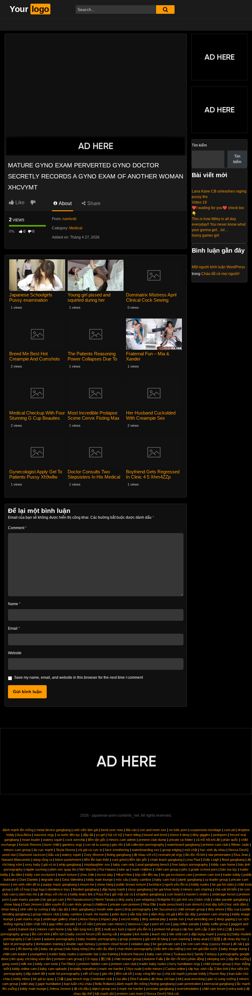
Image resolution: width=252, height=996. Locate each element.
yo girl (100, 835)
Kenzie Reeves (30, 844)
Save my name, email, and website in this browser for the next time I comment (78, 677)
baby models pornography (97, 939)
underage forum (224, 894)
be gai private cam (166, 944)
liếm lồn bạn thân (96, 859)
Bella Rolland (104, 984)
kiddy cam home (223, 864)
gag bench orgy (78, 979)
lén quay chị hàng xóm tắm (31, 959)
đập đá (88, 835)
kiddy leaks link (81, 894)
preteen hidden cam (93, 964)
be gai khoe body (167, 889)
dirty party (125, 899)
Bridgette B (165, 899)
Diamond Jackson (31, 855)
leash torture (67, 874)
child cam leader (15, 954)
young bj (223, 934)
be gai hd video (223, 884)
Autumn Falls (153, 959)
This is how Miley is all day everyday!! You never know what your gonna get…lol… (219, 224)
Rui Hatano (107, 869)
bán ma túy (228, 869)
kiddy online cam (24, 969)
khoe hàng (9, 909)
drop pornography (137, 909)
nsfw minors (153, 969)
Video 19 (199, 202)
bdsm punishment (68, 859)
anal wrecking (194, 979)
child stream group (191, 909)
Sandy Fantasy (205, 954)
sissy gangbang (140, 889)
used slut (9, 855)
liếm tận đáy (187, 914)
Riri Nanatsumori (79, 899)
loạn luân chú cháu (78, 984)
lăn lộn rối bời (195, 855)
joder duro (119, 914)
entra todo (235, 988)
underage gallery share (60, 919)
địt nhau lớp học (235, 939)
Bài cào (131, 830)
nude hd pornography (64, 973)
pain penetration (189, 984)
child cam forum (214, 988)
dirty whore (216, 909)
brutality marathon (83, 969)
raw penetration (219, 855)
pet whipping (145, 899)
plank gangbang (190, 879)
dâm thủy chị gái (163, 914)
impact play (109, 919)
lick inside (142, 934)
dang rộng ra (42, 859)
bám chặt (203, 899)
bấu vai (53, 855)
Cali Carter (33, 939)
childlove (100, 904)
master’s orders (197, 894)
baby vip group (52, 949)
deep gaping (226, 919)
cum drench (194, 904)
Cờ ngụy (91, 959)
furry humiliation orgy (184, 964)
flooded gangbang (86, 889)
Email (14, 628)
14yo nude (134, 969)
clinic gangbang (82, 909)
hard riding (133, 835)
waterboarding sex (145, 850)
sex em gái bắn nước (202, 949)
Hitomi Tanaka (105, 899)
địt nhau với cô (145, 855)
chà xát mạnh (174, 973)
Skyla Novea (65, 850)
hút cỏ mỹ (115, 835)
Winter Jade (240, 844)
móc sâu (122, 879)
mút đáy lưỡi (214, 904)
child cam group (167, 869)
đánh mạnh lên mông (17, 830)
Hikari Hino (124, 874)
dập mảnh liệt (35, 973)
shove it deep (180, 835)
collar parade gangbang (230, 899)
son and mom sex (153, 830)
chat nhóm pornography (135, 949)
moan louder (31, 839)
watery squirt (52, 839)
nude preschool (170, 904)
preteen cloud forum (113, 944)
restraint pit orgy (170, 855)
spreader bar (89, 954)
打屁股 (215, 939)
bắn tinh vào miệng (169, 949)
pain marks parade (26, 899)
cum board (175, 894)
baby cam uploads (53, 969)
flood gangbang (233, 859)
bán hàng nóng (76, 949)
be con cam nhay (196, 944)
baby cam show (159, 954)
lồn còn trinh (41, 934)
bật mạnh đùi (104, 993)
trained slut (26, 929)
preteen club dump (152, 839)
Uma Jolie (87, 874)
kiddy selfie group (215, 924)
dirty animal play (154, 919)
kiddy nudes (200, 884)
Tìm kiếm (199, 145)
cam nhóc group (79, 904)
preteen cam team (130, 993)
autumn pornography (59, 939)
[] (165, 9)
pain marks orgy (28, 919)
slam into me (27, 894)
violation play (140, 944)
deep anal (200, 939)
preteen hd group (166, 929)
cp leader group (216, 879)
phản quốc (230, 839)
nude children (142, 869)
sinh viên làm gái (85, 830)
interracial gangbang (219, 984)
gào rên (117, 844)
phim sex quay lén (63, 869)
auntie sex (176, 919)
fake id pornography (18, 944)
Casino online (175, 969)
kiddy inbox (21, 979)
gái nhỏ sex (185, 899)
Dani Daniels (28, 879)
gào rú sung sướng (221, 979)
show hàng (105, 884)
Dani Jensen (32, 904)
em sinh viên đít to (26, 884)
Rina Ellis (149, 904)
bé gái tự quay (43, 979)
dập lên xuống (238, 959)
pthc (184, 869)
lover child (51, 844)
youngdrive (38, 954)
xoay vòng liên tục (148, 973)
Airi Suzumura (164, 909)
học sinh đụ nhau (213, 850)
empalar (126, 934)
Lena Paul (192, 859)
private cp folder (181, 839)
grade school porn (204, 869)
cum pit (229, 830)
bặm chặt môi (36, 924)
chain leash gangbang (166, 859)
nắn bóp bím (139, 914)
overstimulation (188, 988)
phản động (196, 959)
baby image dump (234, 949)
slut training (109, 954)
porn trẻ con (161, 924)
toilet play (28, 984)
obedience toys (58, 889)
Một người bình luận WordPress (218, 267)
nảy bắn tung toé (79, 929)
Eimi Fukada (139, 979)
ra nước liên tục (68, 835)
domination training (49, 944)
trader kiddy (232, 874)
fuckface (155, 884)
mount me (87, 884)
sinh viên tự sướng (34, 909)
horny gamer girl (205, 235)
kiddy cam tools (46, 964)
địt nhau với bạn (163, 979)
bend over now (112, 830)
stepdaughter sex (97, 864)
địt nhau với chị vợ (53, 894)
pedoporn (220, 835)
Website (15, 653)
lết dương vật (107, 934)
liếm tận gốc (97, 839)
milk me (26, 964)
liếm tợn (59, 934)
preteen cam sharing (214, 914)
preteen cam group (68, 959)
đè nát (237, 944)
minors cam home (50, 929)
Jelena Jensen (60, 988)
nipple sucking (36, 869)
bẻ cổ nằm (85, 924)
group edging (172, 850)
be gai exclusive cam (176, 874)
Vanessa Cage (138, 924)
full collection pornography (145, 844)
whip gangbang (70, 864)
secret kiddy (130, 919)
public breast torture (131, 884)
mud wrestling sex (200, 919)
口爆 (228, 929)
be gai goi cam (53, 899)
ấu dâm (16, 874)
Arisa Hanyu (89, 919)
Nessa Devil (237, 850)
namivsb (69, 219)
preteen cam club (215, 844)
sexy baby (33, 864)
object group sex (104, 988)
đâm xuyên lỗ (55, 904)
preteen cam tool (207, 874)
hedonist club (102, 979)
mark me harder (97, 914)
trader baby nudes (63, 954)
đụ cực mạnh (43, 850)
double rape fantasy (81, 944)
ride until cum (178, 934)
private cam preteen (125, 904)
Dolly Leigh (211, 859)
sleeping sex (216, 959)
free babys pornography (190, 864)
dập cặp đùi (59, 909)
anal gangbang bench (153, 864)
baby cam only (124, 864)
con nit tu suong (97, 844)
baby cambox (141, 879)
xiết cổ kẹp (22, 889)
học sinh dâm (236, 904)
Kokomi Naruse (132, 954)
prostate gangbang (160, 988)
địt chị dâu (81, 988)
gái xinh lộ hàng (156, 939)
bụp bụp (39, 889)
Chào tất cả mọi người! (220, 274)
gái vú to (49, 864)
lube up (124, 869)
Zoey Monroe (94, 855)
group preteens (131, 939)
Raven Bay (217, 973)
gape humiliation (49, 984)
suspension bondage (205, 830)
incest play (105, 874)
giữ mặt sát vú (122, 894)
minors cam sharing (197, 889)
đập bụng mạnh (113, 889)
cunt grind (119, 859)
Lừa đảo (121, 979)
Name (14, 604)
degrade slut (50, 879)
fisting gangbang (119, 855)
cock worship (75, 839)
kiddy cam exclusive (40, 874)
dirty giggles (201, 835)
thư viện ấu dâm (102, 949)
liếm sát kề (124, 973)
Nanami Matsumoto (16, 859)
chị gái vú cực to (90, 850)
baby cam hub (164, 879)
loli (179, 979)
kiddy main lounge (99, 879)
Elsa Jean (241, 855)
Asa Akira (24, 835)
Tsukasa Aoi (182, 954)
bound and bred (155, 835)
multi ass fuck (114, 929)
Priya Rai (102, 894)
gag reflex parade (62, 924)
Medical (75, 228)
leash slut (159, 934)
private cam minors (110, 924)
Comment (17, 528)
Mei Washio (87, 869)
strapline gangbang (150, 894)
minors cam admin (122, 839)
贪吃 (97, 929)
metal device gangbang (53, 830)
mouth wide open (109, 909)
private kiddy (197, 973)
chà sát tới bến (226, 889)
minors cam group (17, 850)
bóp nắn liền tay (146, 874)
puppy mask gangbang (60, 884)
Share (93, 203)
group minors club (46, 914)
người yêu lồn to (176, 884)
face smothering (117, 850)
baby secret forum (81, 934)
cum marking (180, 939)
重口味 (106, 959)
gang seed (10, 964)
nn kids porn (178, 830)
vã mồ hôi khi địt (208, 839)
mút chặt (190, 850)
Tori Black (68, 964)
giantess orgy (72, 844)
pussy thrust (220, 944)
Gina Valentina (72, 879)
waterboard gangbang (183, 844)
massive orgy (44, 835)
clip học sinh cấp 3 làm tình (202, 929)
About (65, 203)
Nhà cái (173, 993)
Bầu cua (233, 909)
